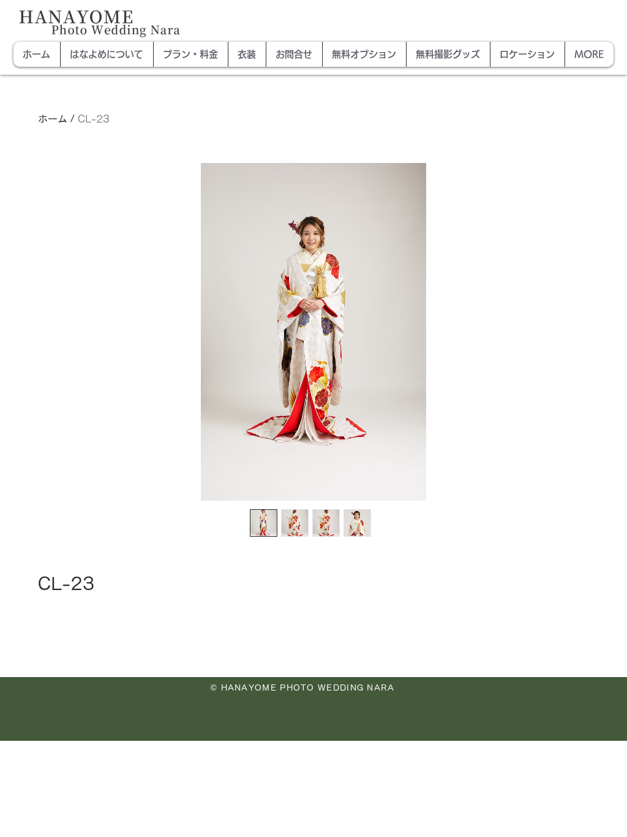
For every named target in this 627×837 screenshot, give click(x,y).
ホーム (52, 119)
